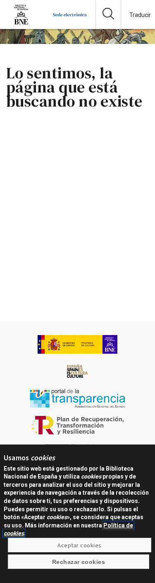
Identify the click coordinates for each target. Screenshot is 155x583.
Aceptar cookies (79, 545)
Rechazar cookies (78, 562)
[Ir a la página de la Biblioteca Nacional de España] (21, 23)
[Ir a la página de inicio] (70, 23)
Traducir (140, 15)
